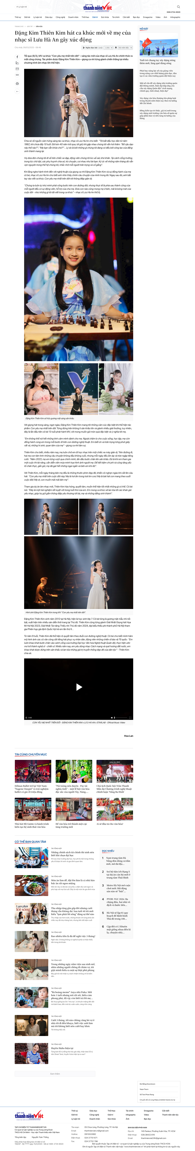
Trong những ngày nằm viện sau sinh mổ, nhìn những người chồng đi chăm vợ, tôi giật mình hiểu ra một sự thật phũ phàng (73, 967)
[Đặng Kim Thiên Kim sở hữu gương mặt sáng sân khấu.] (41, 389)
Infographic (130, 1115)
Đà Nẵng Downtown (147, 1084)
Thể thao (85, 17)
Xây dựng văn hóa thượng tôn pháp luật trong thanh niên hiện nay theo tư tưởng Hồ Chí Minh (158, 101)
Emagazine (147, 17)
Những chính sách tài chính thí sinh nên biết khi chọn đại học (72, 854)
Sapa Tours (144, 1089)
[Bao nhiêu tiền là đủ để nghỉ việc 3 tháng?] (31, 941)
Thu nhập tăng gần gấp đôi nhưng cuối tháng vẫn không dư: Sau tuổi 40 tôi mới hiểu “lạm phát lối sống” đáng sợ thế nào (72, 911)
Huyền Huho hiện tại (62, 1048)
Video (158, 17)
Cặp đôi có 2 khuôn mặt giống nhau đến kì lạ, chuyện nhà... (119, 929)
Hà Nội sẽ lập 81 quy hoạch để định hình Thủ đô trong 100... (117, 915)
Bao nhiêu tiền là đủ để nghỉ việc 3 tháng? (73, 936)
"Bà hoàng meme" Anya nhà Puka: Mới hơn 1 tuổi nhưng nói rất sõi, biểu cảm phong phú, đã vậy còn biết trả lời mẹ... (72, 995)
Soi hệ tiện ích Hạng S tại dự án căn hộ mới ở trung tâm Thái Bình (118, 874)
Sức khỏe (105, 17)
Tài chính (115, 17)
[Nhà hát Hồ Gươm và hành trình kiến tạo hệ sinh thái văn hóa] (33, 809)
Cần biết (126, 17)
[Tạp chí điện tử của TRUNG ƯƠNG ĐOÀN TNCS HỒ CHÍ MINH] (97, 7)
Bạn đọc (136, 17)
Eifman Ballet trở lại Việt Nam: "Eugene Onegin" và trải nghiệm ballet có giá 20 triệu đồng (32, 788)
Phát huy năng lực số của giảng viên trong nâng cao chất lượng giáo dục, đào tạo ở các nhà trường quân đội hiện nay (158, 73)
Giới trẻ (27, 17)
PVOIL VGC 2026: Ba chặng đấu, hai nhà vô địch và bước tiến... (118, 902)
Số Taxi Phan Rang (147, 1095)
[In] (17, 84)
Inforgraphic (175, 17)
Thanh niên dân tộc (170, 1115)
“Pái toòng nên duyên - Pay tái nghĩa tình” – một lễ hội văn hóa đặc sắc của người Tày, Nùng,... (73, 788)
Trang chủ (19, 26)
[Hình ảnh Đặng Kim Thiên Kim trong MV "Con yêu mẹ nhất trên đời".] (51, 517)
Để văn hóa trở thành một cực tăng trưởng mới (71, 825)
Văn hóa (39, 26)
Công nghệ (60, 17)
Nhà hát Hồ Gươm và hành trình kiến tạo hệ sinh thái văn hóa (32, 825)
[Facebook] (17, 56)
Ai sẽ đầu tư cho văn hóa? (110, 823)
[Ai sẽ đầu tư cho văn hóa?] (115, 809)
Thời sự (18, 17)
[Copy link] (17, 75)
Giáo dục (49, 17)
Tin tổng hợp (56, 848)
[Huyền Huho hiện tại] (31, 1053)
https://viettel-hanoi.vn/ (163, 1100)
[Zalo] (17, 62)
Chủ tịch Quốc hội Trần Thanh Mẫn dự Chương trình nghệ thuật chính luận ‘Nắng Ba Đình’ (114, 788)
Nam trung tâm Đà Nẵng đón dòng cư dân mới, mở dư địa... (118, 860)
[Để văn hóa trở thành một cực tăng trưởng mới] (74, 809)
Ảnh (165, 17)
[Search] (178, 7)
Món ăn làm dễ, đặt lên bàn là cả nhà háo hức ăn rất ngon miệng (73, 882)
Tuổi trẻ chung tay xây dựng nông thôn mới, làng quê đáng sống (157, 62)
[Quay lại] (17, 91)
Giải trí (95, 17)
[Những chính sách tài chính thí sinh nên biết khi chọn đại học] (31, 857)
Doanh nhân (73, 17)
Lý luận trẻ (37, 17)
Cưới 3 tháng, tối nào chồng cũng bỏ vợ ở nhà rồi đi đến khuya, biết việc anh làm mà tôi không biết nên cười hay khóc (72, 1023)
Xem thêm (55, 1073)
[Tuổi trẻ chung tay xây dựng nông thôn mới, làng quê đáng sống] (159, 45)
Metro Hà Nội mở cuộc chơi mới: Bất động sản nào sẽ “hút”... (118, 888)
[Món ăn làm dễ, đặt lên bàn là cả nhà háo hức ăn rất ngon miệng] (31, 885)
